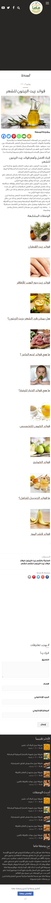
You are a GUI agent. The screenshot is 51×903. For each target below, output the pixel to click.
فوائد (22, 561)
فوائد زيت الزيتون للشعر (38, 563)
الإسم (46, 684)
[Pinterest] (14, 136)
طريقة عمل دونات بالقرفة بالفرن (30, 781)
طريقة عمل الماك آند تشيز (32, 745)
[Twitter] (8, 136)
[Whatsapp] (19, 136)
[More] (29, 136)
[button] (47, 3)
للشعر (24, 563)
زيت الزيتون (31, 561)
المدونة (25, 75)
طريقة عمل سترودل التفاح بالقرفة (29, 772)
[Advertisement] (25, 43)
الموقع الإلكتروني (41, 710)
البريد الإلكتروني (41, 697)
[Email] (24, 136)
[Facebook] (3, 136)
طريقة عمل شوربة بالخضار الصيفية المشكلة (25, 754)
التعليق (45, 660)
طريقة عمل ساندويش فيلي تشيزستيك (27, 763)
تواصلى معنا (25, 893)
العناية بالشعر (43, 561)
